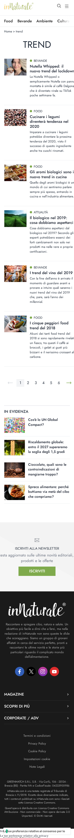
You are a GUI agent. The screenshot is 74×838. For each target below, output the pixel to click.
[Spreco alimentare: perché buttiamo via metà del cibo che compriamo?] (14, 492)
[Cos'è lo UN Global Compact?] (14, 425)
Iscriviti (37, 571)
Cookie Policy (37, 751)
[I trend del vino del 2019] (15, 273)
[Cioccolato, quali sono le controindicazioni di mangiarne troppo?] (14, 470)
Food (8, 21)
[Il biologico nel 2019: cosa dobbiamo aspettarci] (15, 218)
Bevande (24, 21)
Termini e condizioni (37, 735)
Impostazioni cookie (37, 759)
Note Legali (37, 766)
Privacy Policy (37, 743)
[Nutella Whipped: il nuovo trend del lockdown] (15, 67)
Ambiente (44, 21)
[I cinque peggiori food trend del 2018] (15, 324)
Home (8, 31)
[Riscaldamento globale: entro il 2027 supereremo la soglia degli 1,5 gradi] (14, 447)
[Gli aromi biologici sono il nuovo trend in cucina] (15, 172)
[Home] (19, 6)
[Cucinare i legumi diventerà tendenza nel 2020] (15, 117)
